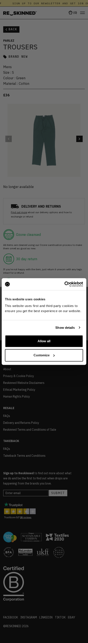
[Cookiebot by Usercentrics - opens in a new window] (64, 284)
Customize (42, 355)
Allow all (44, 341)
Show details (65, 327)
